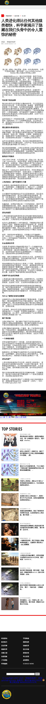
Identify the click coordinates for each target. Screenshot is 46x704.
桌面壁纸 (26, 660)
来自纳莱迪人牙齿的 (25, 568)
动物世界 (26, 646)
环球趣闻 (4, 664)
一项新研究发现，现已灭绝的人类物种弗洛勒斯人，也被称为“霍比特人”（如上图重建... (32, 542)
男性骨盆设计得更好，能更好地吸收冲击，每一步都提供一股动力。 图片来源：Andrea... (32, 438)
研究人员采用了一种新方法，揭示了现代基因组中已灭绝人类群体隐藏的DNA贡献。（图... (32, 453)
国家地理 (26, 642)
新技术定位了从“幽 (25, 464)
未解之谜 (4, 653)
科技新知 (4, 638)
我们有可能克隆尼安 (25, 523)
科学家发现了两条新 (25, 449)
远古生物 (16, 15)
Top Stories (12, 429)
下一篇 (8, 417)
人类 (21, 417)
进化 (17, 417)
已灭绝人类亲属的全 (25, 583)
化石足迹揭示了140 (25, 508)
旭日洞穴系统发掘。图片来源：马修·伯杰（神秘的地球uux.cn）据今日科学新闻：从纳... (32, 572)
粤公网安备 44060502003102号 (23, 682)
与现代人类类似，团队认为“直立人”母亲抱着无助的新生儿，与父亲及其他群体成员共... (32, 483)
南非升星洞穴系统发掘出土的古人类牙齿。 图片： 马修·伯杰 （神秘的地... (32, 587)
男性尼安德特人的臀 (25, 434)
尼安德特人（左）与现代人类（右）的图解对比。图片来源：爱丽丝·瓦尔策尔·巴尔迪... (32, 602)
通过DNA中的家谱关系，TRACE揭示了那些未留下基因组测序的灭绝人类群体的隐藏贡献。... (32, 468)
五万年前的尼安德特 (25, 598)
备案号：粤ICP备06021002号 (29, 680)
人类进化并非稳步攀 (25, 553)
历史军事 (4, 646)
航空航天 (4, 642)
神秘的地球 (9, 15)
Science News (28, 664)
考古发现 (26, 656)
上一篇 (2, 417)
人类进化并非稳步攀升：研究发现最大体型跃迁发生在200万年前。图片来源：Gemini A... (32, 557)
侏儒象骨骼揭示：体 (25, 538)
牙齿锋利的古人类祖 (25, 493)
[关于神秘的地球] (7, 694)
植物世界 (4, 649)
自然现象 (4, 656)
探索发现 (26, 653)
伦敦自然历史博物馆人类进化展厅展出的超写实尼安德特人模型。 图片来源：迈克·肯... (32, 528)
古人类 (23, 15)
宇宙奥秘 (26, 638)
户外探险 (4, 660)
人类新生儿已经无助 (25, 479)
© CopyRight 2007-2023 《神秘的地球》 (19, 678)
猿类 (24, 417)
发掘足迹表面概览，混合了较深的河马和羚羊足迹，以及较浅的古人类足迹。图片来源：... (32, 513)
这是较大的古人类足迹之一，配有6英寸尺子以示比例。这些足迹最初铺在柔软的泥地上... (32, 498)
